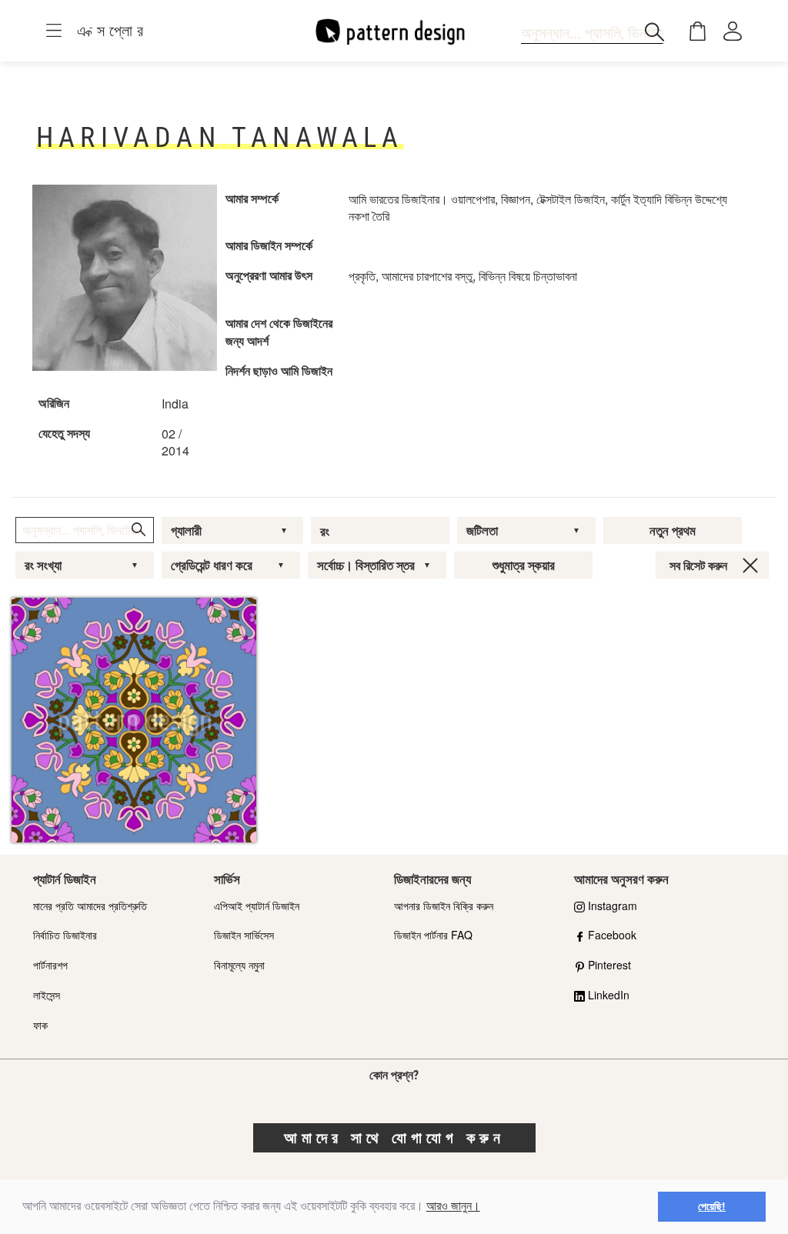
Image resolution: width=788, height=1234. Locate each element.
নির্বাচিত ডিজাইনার (65, 934)
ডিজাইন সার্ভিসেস (244, 934)
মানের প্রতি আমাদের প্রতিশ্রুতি (90, 905)
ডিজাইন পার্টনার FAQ (433, 934)
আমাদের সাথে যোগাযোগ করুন (394, 1138)
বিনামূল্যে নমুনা (239, 964)
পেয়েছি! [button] (712, 1206)
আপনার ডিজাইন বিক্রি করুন (443, 905)
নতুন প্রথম (672, 531)
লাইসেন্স (46, 994)
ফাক (40, 1024)
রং (324, 531)
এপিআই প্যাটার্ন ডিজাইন (256, 905)
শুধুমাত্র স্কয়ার (523, 565)
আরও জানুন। (453, 1205)
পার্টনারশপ (50, 964)
